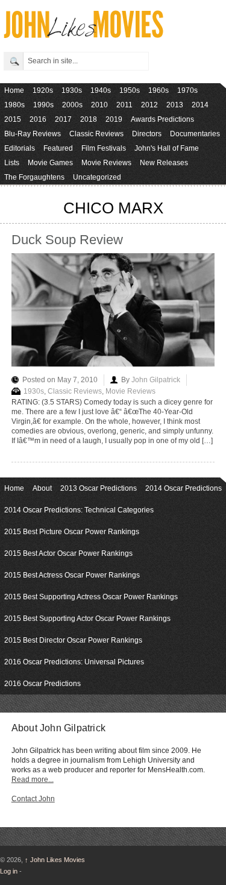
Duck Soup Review (67, 239)
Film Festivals (103, 148)
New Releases (164, 163)
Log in (8, 871)
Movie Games (50, 163)
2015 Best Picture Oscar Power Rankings (71, 532)
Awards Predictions (162, 119)
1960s (158, 90)
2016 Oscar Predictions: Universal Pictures (74, 662)
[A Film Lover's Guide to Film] (83, 34)
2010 (99, 105)
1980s (14, 105)
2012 (149, 105)
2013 (174, 105)
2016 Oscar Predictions (42, 683)
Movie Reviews (106, 163)
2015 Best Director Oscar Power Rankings (73, 640)
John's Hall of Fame (166, 148)
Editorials (19, 148)
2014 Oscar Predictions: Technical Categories (79, 510)
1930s (71, 90)
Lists (11, 163)
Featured (58, 148)
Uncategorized (97, 177)
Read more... (32, 779)
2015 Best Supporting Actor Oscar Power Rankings (87, 618)
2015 (12, 119)
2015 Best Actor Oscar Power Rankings (68, 553)
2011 (124, 105)
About (42, 488)
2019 (113, 119)
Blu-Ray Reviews (32, 134)
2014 (200, 105)
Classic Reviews (96, 134)
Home (14, 90)
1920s (43, 90)
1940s (100, 90)
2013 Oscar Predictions (98, 488)
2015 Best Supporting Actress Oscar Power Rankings (91, 597)
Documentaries (195, 134)
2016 (38, 119)
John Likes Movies (55, 859)
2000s (72, 105)
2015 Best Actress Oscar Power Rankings (72, 575)
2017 (63, 119)
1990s (43, 105)
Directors (147, 134)
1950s (129, 90)
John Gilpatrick (155, 380)
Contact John (33, 799)
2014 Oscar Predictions (183, 488)
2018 (88, 119)
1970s (187, 90)
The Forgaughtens (34, 177)
